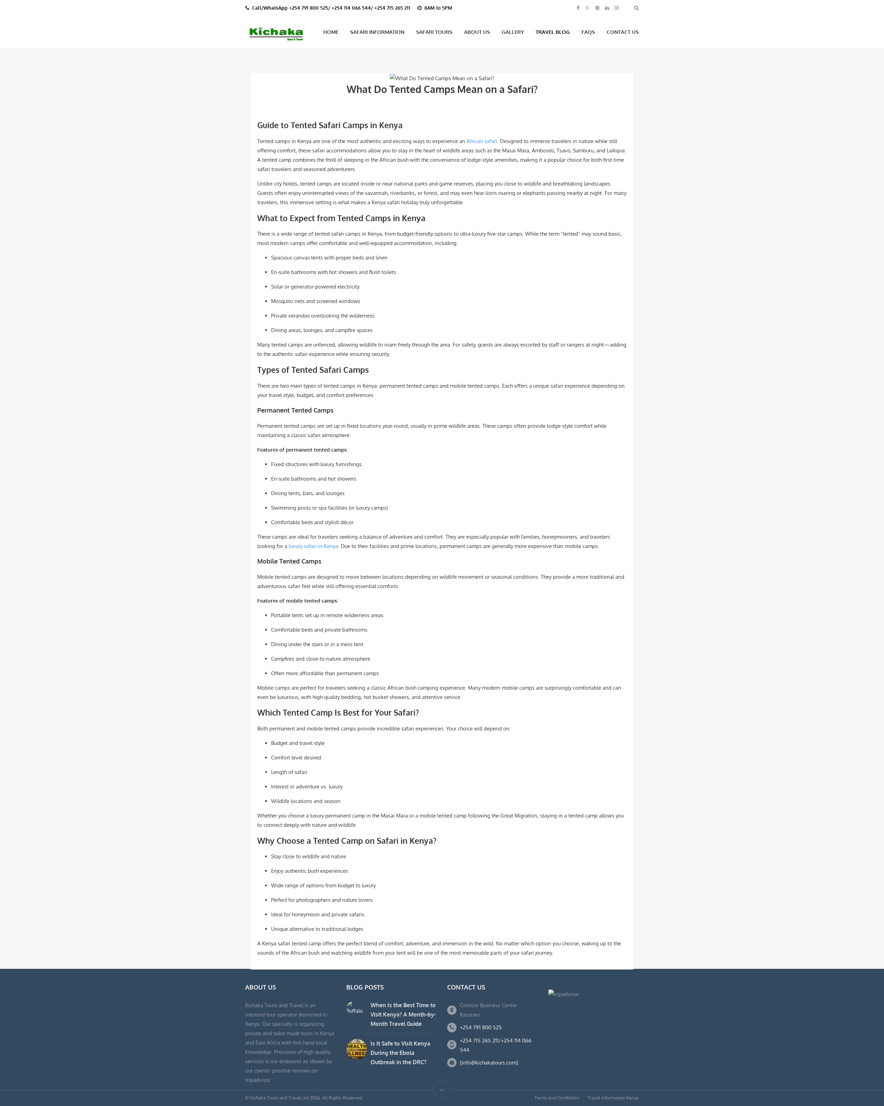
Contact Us (623, 32)
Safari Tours (434, 32)
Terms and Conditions (557, 1097)
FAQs (588, 32)
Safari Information (377, 32)
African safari (482, 141)
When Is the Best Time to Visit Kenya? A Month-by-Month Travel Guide (403, 1014)
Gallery (513, 32)
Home (330, 32)
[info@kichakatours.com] (489, 1062)
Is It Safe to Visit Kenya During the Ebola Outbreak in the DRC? (400, 1053)
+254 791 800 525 (481, 1027)
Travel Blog (553, 32)
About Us (477, 32)
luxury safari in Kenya (313, 546)
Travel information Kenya (613, 1097)
